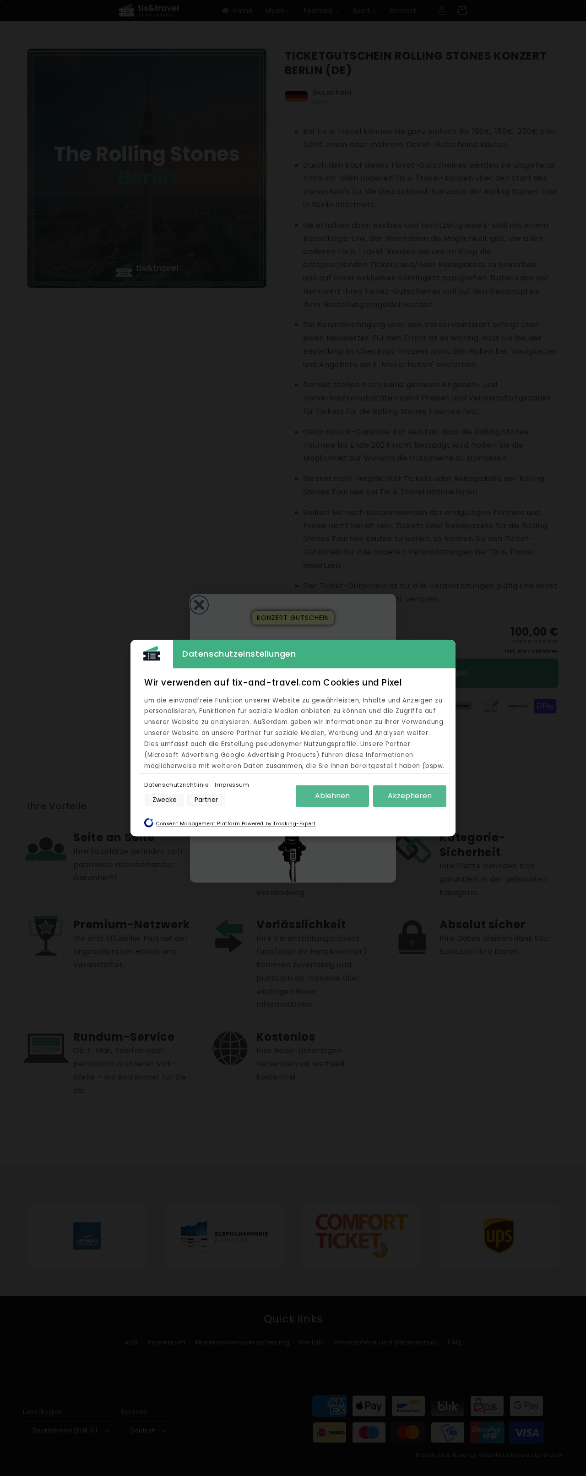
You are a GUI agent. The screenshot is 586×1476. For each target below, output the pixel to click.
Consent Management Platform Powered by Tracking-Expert (235, 823)
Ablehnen (332, 795)
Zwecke (164, 800)
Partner (206, 800)
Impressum (232, 785)
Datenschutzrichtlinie (177, 785)
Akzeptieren (410, 795)
